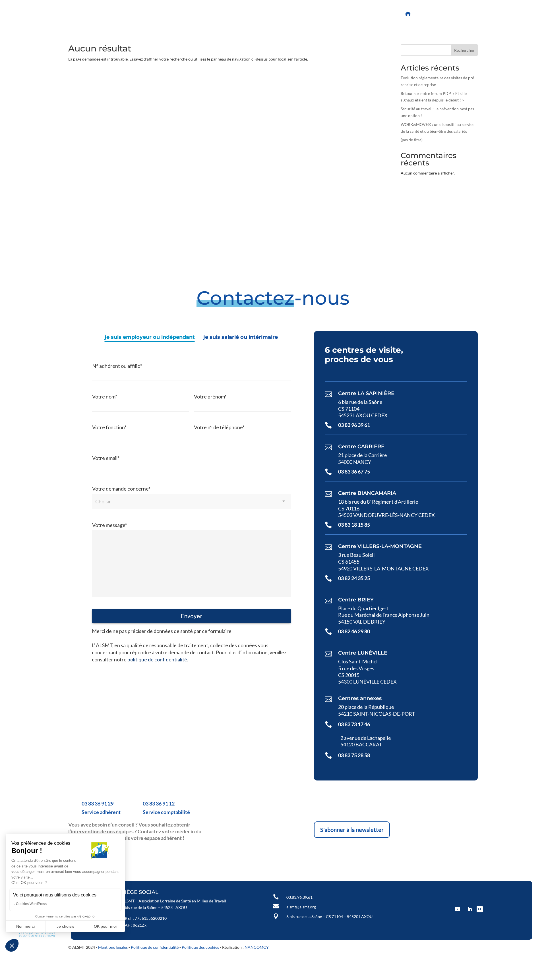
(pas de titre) (412, 139)
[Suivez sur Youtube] (215, 14)
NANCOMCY (257, 947)
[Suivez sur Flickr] (242, 14)
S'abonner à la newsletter (352, 829)
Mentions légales (113, 947)
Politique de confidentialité (155, 947)
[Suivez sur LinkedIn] (229, 14)
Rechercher (464, 50)
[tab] (149, 337)
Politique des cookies (200, 947)
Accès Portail (433, 14)
